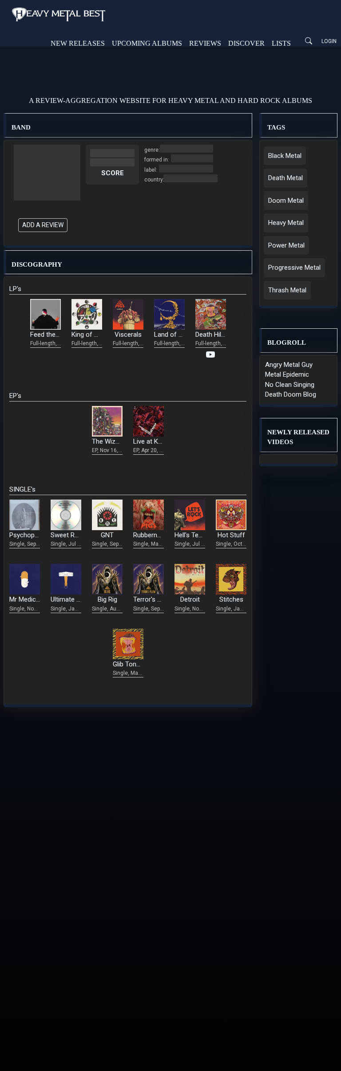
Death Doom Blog (290, 394)
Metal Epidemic (287, 374)
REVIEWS (205, 43)
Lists (281, 43)
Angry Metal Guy (289, 365)
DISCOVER (246, 43)
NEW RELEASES (78, 43)
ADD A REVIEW (42, 224)
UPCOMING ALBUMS (147, 43)
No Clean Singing (289, 385)
